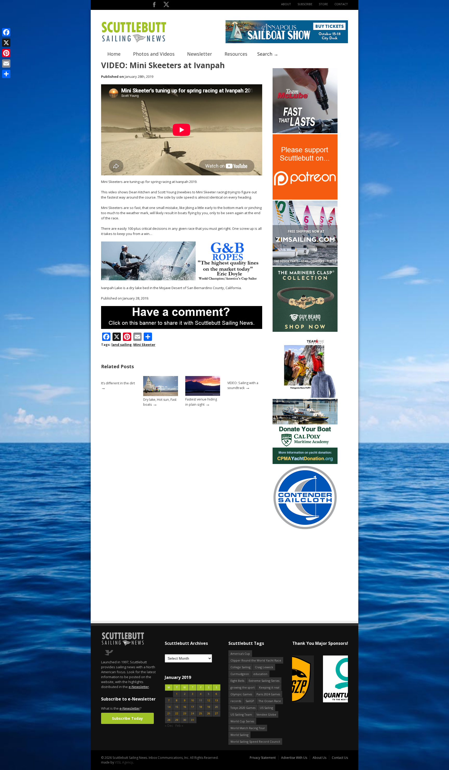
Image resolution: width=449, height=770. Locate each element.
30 (184, 720)
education (260, 674)
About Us (319, 757)
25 (200, 713)
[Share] (6, 74)
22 (176, 713)
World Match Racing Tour (247, 728)
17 (192, 707)
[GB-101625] (181, 279)
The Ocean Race (270, 701)
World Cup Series (242, 721)
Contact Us (340, 757)
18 (200, 707)
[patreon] (305, 198)
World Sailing (239, 735)
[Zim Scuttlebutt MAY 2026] (305, 264)
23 (184, 713)
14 (168, 707)
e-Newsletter (139, 686)
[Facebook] (6, 32)
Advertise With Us (294, 757)
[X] (6, 42)
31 (192, 720)
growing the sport (242, 687)
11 (200, 700)
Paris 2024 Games (268, 694)
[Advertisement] (305, 563)
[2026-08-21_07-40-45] (287, 42)
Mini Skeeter (144, 344)
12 (208, 700)
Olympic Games (241, 694)
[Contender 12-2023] (305, 529)
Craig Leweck (264, 667)
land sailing (121, 344)
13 (216, 700)
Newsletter (199, 54)
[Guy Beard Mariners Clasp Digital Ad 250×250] (305, 330)
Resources (235, 54)
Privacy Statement (263, 757)
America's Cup (240, 654)
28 (168, 720)
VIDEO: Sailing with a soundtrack (242, 385)
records (235, 701)
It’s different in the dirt (118, 383)
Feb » (179, 725)
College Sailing (240, 667)
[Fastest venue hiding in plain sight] (202, 394)
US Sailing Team (241, 714)
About (286, 4)
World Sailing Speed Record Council (255, 741)
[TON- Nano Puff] (305, 396)
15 (176, 707)
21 (168, 713)
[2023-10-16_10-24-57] (320, 679)
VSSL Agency (124, 762)
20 (216, 707)
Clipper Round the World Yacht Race (255, 660)
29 (176, 720)
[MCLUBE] (305, 132)
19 (208, 707)
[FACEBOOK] (154, 6)
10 (192, 700)
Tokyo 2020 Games (242, 708)
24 (192, 713)
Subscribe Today (127, 718)
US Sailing (266, 708)
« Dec (169, 725)
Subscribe (305, 4)
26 (208, 713)
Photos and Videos (154, 54)
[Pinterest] (6, 53)
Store (323, 4)
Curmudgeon (239, 674)
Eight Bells (237, 681)
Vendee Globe (266, 714)
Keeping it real (269, 687)
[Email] (6, 63)
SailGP (250, 701)
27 (216, 713)
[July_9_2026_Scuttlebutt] (305, 463)
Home (114, 54)
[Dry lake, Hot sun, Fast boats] (160, 395)
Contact (341, 4)
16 (184, 707)
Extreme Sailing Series (264, 681)
